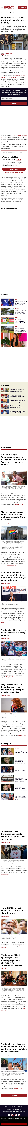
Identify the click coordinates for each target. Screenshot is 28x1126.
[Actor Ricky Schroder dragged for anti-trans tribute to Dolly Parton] (7, 787)
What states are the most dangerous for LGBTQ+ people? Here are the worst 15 (18, 407)
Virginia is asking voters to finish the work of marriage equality (14, 633)
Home (2, 12)
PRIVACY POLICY (18, 1109)
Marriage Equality (10, 12)
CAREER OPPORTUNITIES (19, 1106)
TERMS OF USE (16, 1112)
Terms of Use (5, 1120)
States (17, 299)
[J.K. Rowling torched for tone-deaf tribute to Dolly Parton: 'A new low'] (7, 751)
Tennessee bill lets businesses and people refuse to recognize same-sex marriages (13, 835)
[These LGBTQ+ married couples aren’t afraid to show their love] (14, 926)
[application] (14, 340)
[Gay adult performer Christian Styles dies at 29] (7, 796)
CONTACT (6, 1106)
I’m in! (14, 103)
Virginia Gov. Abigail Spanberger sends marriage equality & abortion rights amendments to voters (11, 960)
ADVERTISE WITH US (10, 1109)
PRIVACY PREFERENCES (7, 1112)
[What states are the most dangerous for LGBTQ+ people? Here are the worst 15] (5, 406)
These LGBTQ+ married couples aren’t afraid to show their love (12, 910)
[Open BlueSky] (12, 1115)
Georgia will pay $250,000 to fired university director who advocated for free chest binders (20, 331)
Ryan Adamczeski (5, 916)
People (17, 749)
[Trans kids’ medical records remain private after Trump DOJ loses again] (7, 311)
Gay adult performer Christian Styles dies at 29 (21, 797)
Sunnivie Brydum (9, 53)
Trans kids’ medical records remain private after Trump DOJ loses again (20, 313)
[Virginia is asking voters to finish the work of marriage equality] (14, 648)
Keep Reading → (19, 504)
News (16, 317)
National (17, 308)
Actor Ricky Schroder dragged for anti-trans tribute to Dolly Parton (21, 789)
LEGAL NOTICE (22, 1112)
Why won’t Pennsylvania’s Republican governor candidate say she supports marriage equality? (14, 688)
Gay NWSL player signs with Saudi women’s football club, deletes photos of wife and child (21, 322)
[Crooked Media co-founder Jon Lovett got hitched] (5, 412)
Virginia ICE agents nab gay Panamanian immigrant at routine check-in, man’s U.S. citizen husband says (14, 1048)
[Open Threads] (15, 1115)
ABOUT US (11, 1106)
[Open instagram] (19, 1115)
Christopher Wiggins (6, 468)
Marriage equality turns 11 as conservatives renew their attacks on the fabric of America (13, 516)
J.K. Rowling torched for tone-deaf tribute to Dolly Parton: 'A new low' (21, 753)
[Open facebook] (9, 1115)
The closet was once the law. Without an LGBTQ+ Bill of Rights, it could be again (18, 402)
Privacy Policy (23, 1118)
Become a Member (14, 169)
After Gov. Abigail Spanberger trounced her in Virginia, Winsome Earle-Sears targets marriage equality (13, 459)
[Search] (16, 7)
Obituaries (18, 794)
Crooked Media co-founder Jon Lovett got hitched (17, 412)
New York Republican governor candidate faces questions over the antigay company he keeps (13, 576)
